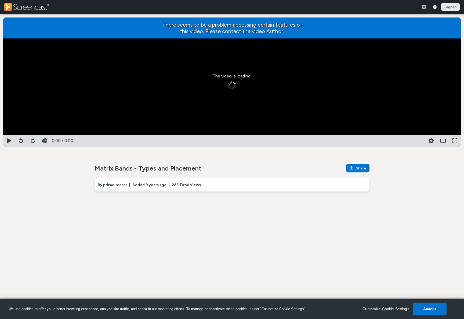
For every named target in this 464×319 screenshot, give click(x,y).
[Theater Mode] (443, 141)
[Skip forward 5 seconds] (33, 141)
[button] (431, 141)
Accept (429, 309)
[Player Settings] (419, 141)
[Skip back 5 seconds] (21, 141)
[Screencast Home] (30, 7)
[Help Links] (434, 7)
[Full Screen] (455, 141)
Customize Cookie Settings (386, 309)
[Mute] (44, 141)
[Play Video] (9, 141)
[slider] (232, 134)
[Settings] (424, 7)
